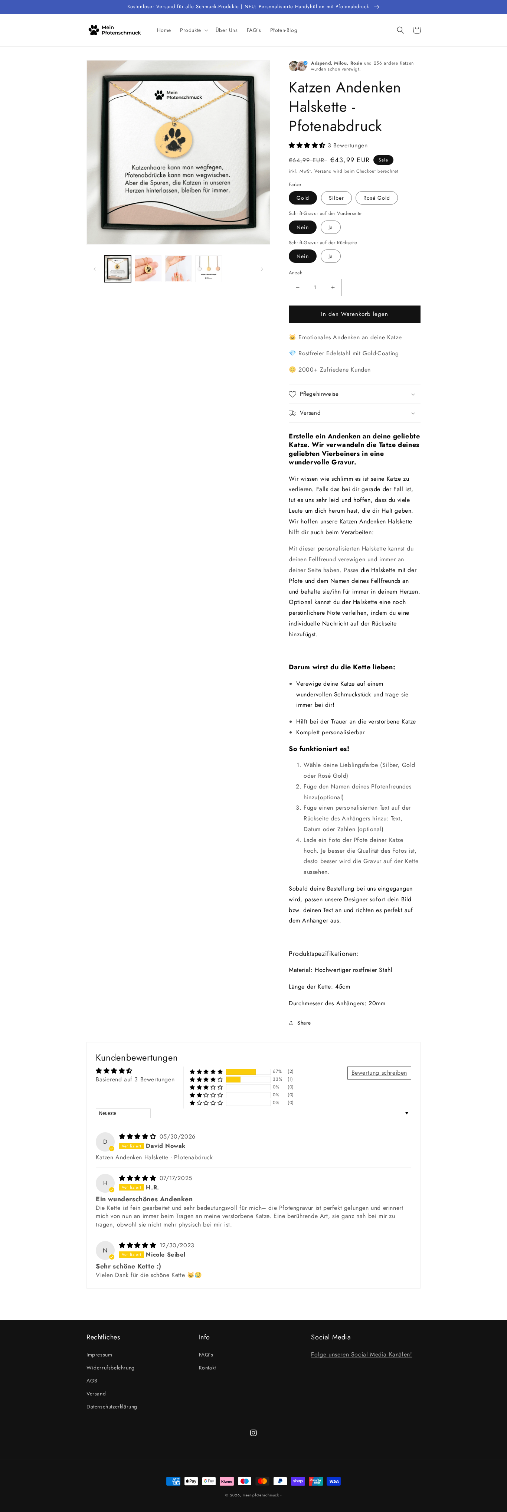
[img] (138, 1136)
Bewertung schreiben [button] (379, 1072)
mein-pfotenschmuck (261, 1495)
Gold (303, 198)
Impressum (99, 1354)
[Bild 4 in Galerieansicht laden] (208, 268)
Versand (322, 171)
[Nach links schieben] (94, 269)
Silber (336, 198)
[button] (193, 30)
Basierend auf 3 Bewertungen (135, 1079)
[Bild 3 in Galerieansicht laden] (178, 268)
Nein (303, 227)
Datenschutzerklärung (111, 1406)
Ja (330, 227)
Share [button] (304, 1022)
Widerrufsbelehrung (110, 1367)
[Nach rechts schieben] (262, 269)
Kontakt (207, 1367)
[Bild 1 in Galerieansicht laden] (118, 268)
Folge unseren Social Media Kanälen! (361, 1354)
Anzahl (296, 272)
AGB (92, 1380)
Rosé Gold (376, 198)
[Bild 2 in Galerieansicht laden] (148, 268)
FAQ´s (206, 1354)
